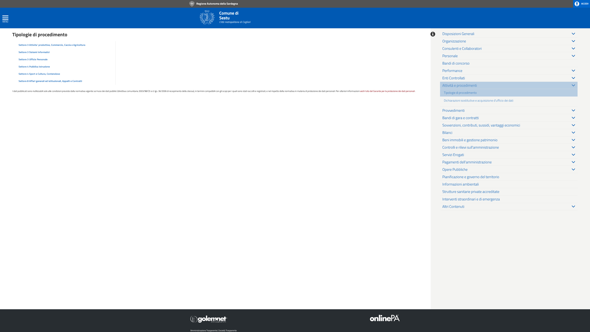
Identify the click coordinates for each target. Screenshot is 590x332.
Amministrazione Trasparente (203, 330)
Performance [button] (452, 70)
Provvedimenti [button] (453, 110)
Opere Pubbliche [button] (455, 169)
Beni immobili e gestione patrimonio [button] (470, 140)
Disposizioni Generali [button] (458, 33)
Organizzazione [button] (454, 41)
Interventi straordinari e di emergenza (471, 199)
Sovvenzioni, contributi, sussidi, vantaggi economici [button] (481, 125)
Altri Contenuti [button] (453, 206)
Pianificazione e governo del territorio (470, 177)
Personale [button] (450, 56)
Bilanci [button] (447, 132)
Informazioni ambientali (460, 184)
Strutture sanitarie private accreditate (470, 191)
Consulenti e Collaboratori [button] (462, 48)
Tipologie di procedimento (460, 92)
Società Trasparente (228, 330)
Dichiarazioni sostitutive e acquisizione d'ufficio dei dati (478, 100)
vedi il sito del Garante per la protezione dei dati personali (387, 91)
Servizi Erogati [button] (453, 154)
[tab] (509, 33)
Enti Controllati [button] (453, 78)
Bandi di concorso (456, 63)
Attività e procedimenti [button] (459, 85)
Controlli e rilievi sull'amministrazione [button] (470, 147)
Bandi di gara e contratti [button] (460, 118)
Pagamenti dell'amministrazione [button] (467, 162)
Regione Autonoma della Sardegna (217, 3)
